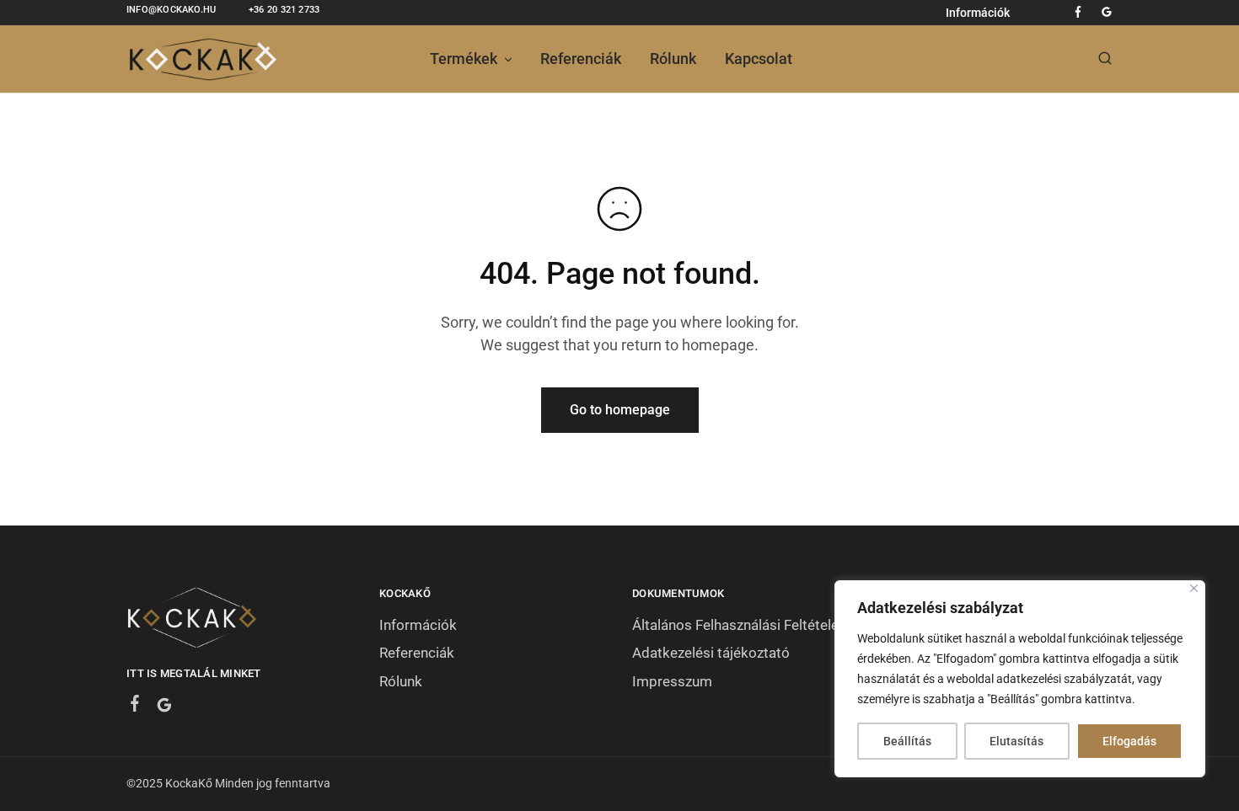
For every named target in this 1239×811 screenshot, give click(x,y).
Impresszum (672, 681)
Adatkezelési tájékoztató (711, 652)
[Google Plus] (165, 707)
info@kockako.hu (171, 9)
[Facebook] (135, 705)
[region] (1019, 678)
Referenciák (580, 58)
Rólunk (673, 58)
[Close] (1194, 588)
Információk (978, 13)
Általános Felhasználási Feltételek (739, 624)
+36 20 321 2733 (284, 9)
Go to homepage (620, 410)
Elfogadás (1129, 741)
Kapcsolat (758, 58)
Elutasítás (1016, 741)
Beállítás (907, 741)
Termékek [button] (463, 58)
